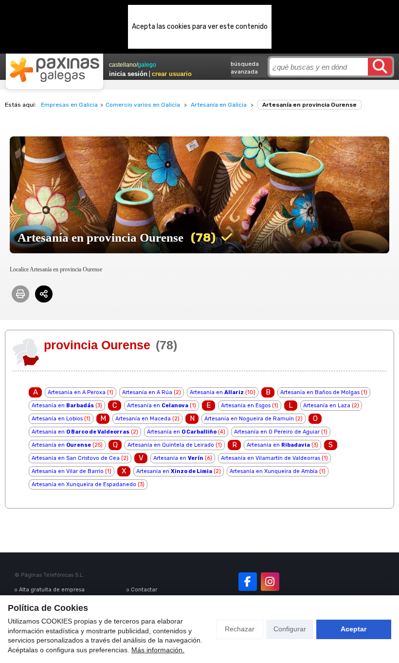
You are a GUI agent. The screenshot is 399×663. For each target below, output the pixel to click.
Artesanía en (217, 392)
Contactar (144, 590)
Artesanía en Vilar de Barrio (68, 471)
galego (147, 64)
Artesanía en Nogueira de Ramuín (249, 419)
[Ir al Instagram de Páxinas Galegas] (270, 581)
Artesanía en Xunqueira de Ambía (274, 471)
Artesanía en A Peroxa (77, 392)
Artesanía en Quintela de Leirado (170, 445)
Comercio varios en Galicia (143, 104)
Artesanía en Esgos (246, 405)
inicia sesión (128, 73)
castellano (122, 64)
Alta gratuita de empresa (52, 590)
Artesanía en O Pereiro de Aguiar (277, 432)
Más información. (157, 650)
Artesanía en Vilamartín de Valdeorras (270, 458)
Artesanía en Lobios (57, 419)
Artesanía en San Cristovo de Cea (76, 458)
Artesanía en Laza (326, 405)
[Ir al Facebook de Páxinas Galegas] (247, 581)
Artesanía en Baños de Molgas (320, 392)
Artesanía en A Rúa (147, 392)
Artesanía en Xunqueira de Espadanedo (84, 484)
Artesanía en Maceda (143, 419)
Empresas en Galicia (69, 104)
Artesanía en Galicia (219, 104)
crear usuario (172, 73)
